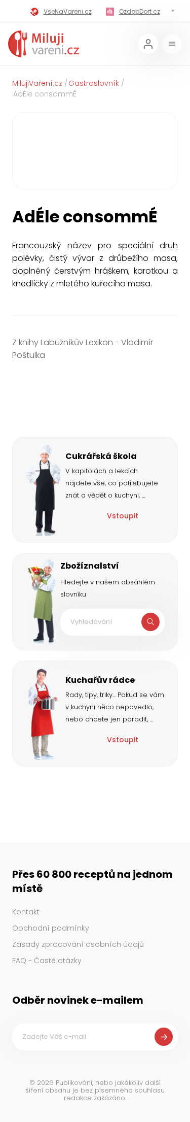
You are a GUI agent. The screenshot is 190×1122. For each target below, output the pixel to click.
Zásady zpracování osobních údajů (78, 944)
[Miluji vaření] (43, 43)
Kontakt (26, 912)
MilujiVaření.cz (37, 83)
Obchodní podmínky (50, 928)
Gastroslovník (93, 83)
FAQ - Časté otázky (47, 960)
